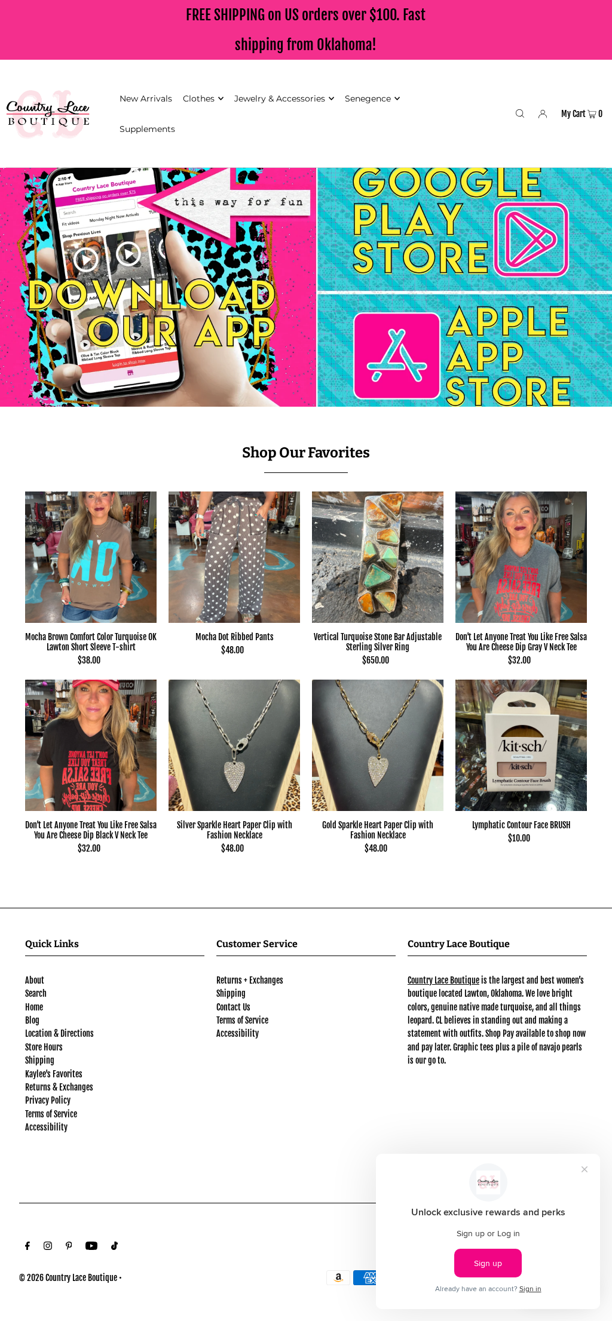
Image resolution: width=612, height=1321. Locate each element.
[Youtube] (91, 1247)
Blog (32, 1020)
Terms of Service (51, 1114)
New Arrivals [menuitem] (146, 98)
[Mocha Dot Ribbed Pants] (234, 557)
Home (34, 1007)
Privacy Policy (48, 1100)
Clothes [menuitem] (199, 98)
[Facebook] (27, 1247)
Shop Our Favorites (306, 452)
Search (36, 993)
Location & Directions (59, 1033)
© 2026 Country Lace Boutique (68, 1278)
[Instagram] (48, 1247)
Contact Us (233, 1007)
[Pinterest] (69, 1247)
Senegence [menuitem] (368, 98)
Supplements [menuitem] (147, 129)
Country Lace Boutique (443, 980)
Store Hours (44, 1047)
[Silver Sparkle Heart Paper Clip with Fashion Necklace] (234, 745)
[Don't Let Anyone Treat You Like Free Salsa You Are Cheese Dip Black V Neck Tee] (91, 745)
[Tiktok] (114, 1247)
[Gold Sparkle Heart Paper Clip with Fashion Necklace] (377, 745)
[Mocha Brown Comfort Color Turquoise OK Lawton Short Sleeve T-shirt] (91, 557)
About (34, 980)
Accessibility (46, 1127)
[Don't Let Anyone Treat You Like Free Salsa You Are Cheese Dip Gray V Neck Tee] (521, 557)
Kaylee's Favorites (53, 1074)
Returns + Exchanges (249, 980)
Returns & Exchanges (59, 1087)
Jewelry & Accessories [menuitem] (279, 98)
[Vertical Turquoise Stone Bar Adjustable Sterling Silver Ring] (377, 557)
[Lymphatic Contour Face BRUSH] (521, 745)
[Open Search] (520, 113)
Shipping (39, 1060)
